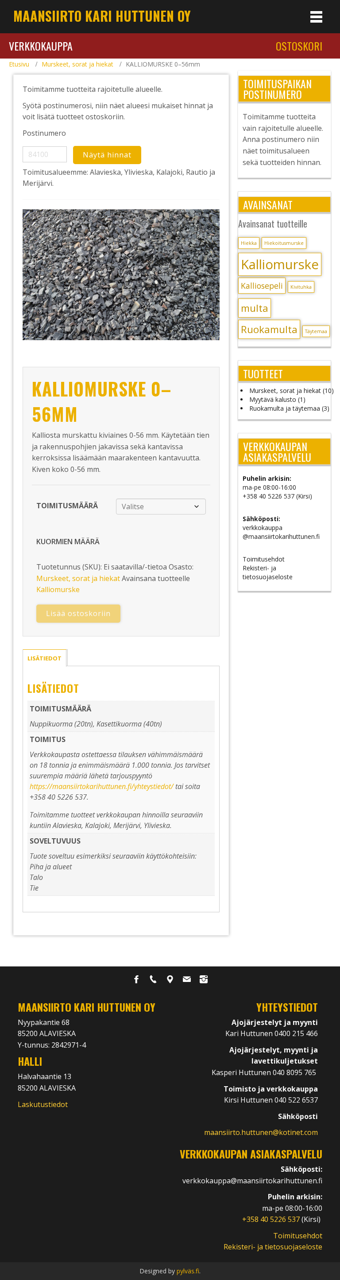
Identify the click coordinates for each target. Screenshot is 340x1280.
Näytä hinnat (107, 155)
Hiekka (249, 243)
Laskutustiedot (43, 1104)
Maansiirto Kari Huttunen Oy (102, 16)
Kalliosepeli (262, 285)
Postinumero (44, 133)
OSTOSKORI (299, 46)
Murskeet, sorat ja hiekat (77, 64)
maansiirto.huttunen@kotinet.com (261, 1132)
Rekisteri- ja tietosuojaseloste (268, 572)
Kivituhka (301, 287)
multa (254, 308)
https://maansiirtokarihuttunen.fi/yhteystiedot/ (102, 786)
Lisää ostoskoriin (78, 613)
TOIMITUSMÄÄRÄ (67, 505)
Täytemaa (316, 331)
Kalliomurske (58, 589)
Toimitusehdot (264, 559)
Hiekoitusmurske (284, 243)
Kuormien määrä (68, 541)
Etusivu (19, 64)
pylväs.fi (188, 1271)
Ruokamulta (269, 329)
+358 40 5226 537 (271, 1219)
